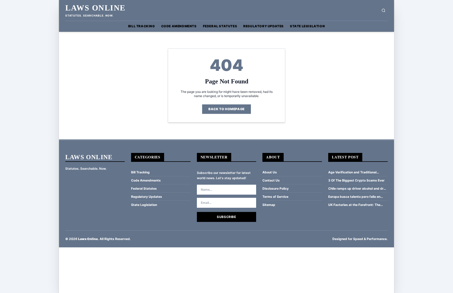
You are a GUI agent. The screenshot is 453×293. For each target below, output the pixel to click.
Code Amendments (179, 26)
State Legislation (307, 26)
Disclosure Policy (275, 188)
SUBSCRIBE (226, 217)
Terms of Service (275, 197)
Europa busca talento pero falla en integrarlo (354, 197)
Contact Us (271, 180)
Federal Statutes (220, 26)
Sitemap (268, 205)
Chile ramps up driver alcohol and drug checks (357, 189)
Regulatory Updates (263, 26)
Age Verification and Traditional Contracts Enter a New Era (352, 172)
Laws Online (95, 7)
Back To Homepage (226, 109)
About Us (269, 172)
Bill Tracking (141, 26)
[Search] (383, 10)
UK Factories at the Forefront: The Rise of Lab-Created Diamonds (354, 205)
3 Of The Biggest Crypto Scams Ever (356, 180)
